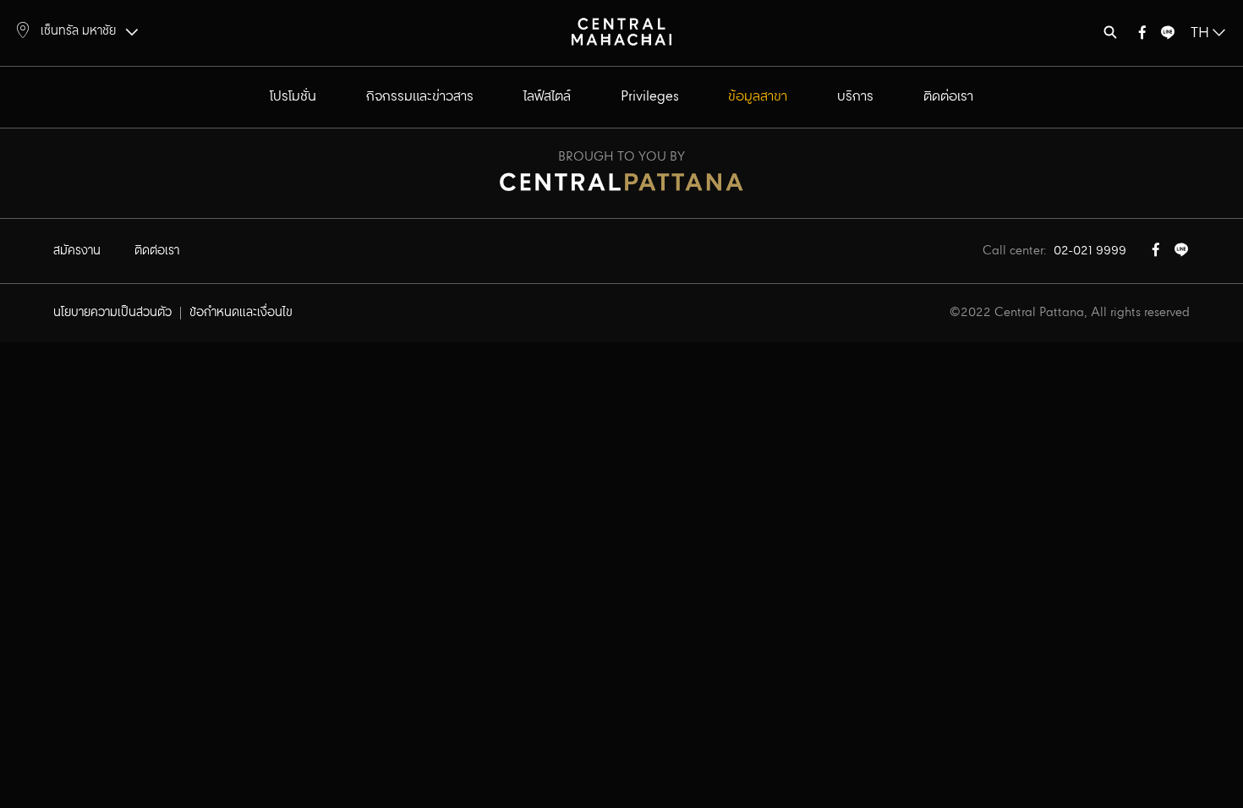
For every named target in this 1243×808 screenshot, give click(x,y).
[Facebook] (1142, 35)
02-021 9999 (1090, 251)
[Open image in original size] (621, 30)
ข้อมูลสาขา (757, 96)
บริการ (855, 96)
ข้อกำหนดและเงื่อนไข (241, 312)
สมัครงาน (77, 251)
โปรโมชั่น (293, 96)
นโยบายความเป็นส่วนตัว (112, 312)
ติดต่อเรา (948, 96)
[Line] (1167, 35)
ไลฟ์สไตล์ (547, 96)
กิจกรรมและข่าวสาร (420, 96)
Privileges (650, 96)
